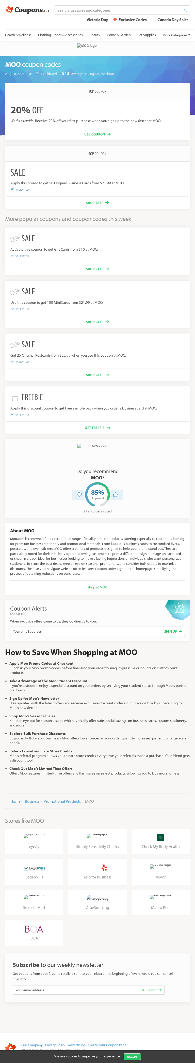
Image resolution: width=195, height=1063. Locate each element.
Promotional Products (62, 801)
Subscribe (149, 990)
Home (15, 801)
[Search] (185, 10)
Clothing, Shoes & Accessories (60, 35)
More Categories (174, 35)
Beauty (95, 35)
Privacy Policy (55, 1045)
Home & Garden (119, 35)
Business (32, 801)
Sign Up (170, 631)
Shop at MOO (97, 587)
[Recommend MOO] (115, 495)
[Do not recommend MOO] (80, 495)
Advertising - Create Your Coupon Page (97, 1045)
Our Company (32, 1045)
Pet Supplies (147, 35)
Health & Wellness (18, 35)
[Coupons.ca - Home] (27, 10)
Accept (132, 1056)
